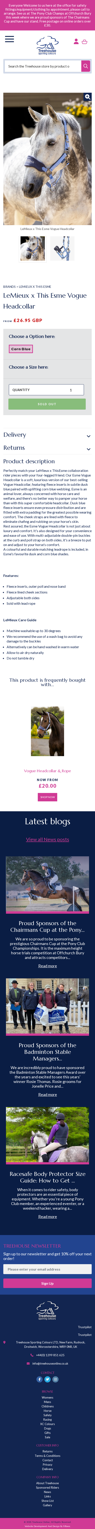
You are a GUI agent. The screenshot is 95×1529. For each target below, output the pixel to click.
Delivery (15, 435)
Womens (47, 1397)
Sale (47, 1437)
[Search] (85, 66)
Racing (47, 1419)
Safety (48, 1415)
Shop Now (47, 797)
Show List (48, 1501)
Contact (47, 1460)
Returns (14, 448)
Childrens (48, 1406)
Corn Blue (22, 349)
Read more (47, 965)
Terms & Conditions (47, 1455)
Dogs (47, 1428)
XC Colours (47, 1424)
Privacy (47, 1464)
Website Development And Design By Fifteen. (47, 1526)
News (47, 1492)
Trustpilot (85, 1327)
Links (47, 1496)
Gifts (47, 1433)
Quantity (21, 390)
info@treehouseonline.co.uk (50, 1363)
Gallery (47, 1505)
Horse (47, 1410)
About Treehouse (47, 1483)
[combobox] (47, 66)
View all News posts (47, 839)
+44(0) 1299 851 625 (50, 1355)
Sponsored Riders (47, 1487)
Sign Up (47, 1283)
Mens (47, 1402)
